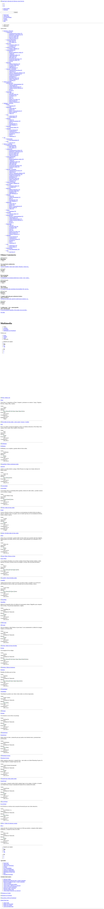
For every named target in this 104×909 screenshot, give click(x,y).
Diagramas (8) (12, 105)
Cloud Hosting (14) (13, 217)
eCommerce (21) (13, 95)
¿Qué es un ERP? (7, 883)
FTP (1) (11, 135)
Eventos (5, 18)
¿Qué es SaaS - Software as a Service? (12, 885)
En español (5, 329)
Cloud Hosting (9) (13, 85)
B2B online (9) (12, 41)
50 (4, 345)
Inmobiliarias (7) (12, 76)
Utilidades (8, 128)
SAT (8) (11, 61)
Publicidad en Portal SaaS (9, 872)
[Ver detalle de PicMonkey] (4, 443)
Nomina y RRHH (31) (14, 48)
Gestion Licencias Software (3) (16, 88)
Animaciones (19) (13, 245)
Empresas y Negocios (8, 30)
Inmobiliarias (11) (13, 177)
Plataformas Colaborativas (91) (16, 151)
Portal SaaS (6, 14)
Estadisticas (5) (12, 66)
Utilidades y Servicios (8, 103)
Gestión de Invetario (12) (14, 175)
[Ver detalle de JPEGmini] (3, 622)
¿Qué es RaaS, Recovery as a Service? (12, 890)
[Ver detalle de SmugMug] (3, 599)
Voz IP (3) (11, 222)
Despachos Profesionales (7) (15, 74)
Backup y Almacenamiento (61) (16, 216)
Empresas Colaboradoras (9, 870)
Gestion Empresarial (10, 50)
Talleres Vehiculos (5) (14, 79)
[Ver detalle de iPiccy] (9, 823)
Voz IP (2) (11, 90)
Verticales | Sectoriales (11, 69)
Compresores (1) (12, 131)
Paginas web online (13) (14, 99)
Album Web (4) (12, 108)
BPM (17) (11, 158)
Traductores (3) (12, 243)
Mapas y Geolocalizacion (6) (15, 206)
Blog (4, 21)
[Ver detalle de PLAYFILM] (4, 801)
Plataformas (8, 91)
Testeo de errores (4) (13, 155)
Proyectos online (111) (14, 152)
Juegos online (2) (13, 246)
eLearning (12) (12, 46)
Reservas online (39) (13, 154)
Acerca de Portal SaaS (8, 906)
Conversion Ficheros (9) (14, 239)
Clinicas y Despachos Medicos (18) (17, 72)
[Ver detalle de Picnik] (8, 507)
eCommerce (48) (13, 227)
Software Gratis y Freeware (9, 888)
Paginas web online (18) (14, 231)
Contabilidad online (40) (14, 161)
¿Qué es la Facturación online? (10, 884)
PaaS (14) (11, 98)
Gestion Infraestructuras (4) (15, 86)
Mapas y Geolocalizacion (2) (15, 111)
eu (3, 6)
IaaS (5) (11, 89)
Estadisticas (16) (12, 192)
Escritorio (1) (12, 133)
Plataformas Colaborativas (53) (16, 34)
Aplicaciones (6, 16)
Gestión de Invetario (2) (14, 75)
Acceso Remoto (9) (13, 236)
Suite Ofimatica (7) (13, 124)
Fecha (4, 335)
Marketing (8, 62)
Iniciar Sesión (6, 8)
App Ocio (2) (12, 142)
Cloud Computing (7, 81)
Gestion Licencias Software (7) (16, 220)
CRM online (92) (13, 163)
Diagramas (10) (12, 211)
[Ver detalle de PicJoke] (9, 645)
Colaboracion (9, 32)
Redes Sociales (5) (13, 100)
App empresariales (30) (14, 249)
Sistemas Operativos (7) (14, 234)
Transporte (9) (12, 80)
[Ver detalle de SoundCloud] (9, 778)
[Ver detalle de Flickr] (5, 397)
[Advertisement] (26, 317)
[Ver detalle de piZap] (10, 533)
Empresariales (9, 138)
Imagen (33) (12, 109)
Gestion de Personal (10, 47)
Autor (4, 338)
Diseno (7, 104)
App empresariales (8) (14, 140)
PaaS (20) (11, 230)
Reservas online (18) (13, 37)
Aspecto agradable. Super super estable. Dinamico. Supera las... (15, 266)
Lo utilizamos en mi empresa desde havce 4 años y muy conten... (15, 277)
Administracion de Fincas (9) (15, 70)
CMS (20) (11, 93)
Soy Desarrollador (7, 17)
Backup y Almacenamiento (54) (16, 84)
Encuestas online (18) (14, 65)
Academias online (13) (14, 44)
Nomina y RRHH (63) (14, 183)
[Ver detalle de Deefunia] (8, 667)
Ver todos (3, 312)
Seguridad (8, 126)
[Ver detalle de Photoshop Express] (5, 755)
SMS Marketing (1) (13, 67)
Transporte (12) (12, 180)
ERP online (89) (12, 164)
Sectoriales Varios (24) (14, 178)
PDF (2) (11, 122)
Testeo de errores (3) (13, 38)
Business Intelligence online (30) (16, 159)
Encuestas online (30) (14, 191)
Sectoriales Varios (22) (14, 77)
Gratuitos (5, 328)
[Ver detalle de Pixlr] (15, 422)
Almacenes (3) (12, 71)
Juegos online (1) (13, 117)
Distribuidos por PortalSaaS (9, 330)
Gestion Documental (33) (14, 197)
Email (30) (11, 196)
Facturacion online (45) (14, 166)
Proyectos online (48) (14, 36)
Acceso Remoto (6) (13, 130)
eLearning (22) (12, 187)
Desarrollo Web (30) (13, 226)
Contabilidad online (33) (14, 55)
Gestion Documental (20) (14, 121)
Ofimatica (8, 118)
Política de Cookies (7, 905)
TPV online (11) (12, 42)
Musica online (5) (13, 112)
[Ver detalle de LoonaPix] (9, 577)
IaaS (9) (11, 221)
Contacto (5, 19)
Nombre (5, 336)
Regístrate (5, 9)
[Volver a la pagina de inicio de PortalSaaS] (12, 1)
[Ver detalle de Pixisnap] (3, 710)
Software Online (7, 879)
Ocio (7, 114)
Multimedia (8, 107)
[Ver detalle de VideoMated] (4, 689)
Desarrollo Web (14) (13, 94)
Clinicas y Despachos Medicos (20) (17, 173)
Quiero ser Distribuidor (8, 869)
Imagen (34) (12, 205)
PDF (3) (11, 198)
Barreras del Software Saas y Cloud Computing (14, 881)
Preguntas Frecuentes (8, 874)
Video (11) (11, 113)
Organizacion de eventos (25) (15, 150)
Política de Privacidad (8, 904)
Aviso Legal (6, 902)
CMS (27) (11, 225)
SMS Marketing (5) (13, 193)
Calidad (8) (11, 53)
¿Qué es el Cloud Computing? (10, 886)
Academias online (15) (14, 185)
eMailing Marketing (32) (14, 189)
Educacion (8, 43)
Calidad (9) (11, 160)
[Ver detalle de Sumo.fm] (10, 464)
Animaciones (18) (13, 116)
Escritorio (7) (12, 240)
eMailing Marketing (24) (14, 64)
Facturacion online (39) (14, 60)
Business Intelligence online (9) (16, 52)
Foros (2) (11, 229)
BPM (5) (11, 51)
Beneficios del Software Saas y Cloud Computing (14, 880)
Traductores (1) (12, 136)
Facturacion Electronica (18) (15, 165)
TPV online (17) (12, 147)
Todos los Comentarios (8, 865)
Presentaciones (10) (13, 199)
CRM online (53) (13, 56)
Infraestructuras (9, 83)
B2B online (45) (12, 146)
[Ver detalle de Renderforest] (4, 732)
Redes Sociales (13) (13, 232)
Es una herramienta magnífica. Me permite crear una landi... (14, 310)
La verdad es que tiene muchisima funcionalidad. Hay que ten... (15, 289)
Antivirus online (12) (13, 213)
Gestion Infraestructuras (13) (15, 218)
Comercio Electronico (11, 39)
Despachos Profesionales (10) (15, 174)
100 (4, 346)
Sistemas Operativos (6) (14, 102)
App (4, 137)
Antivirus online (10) (13, 127)
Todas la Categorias (7, 144)
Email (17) (11, 119)
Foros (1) (11, 97)
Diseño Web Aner (5, 900)
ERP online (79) (12, 57)
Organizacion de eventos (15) (15, 33)
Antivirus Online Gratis (8, 889)
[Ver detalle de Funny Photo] (8, 556)
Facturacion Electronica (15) (15, 58)
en (3, 4)
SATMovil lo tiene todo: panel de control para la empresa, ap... (15, 298)
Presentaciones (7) (13, 123)
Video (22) (11, 208)
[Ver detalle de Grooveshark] (4, 485)
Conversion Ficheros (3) (14, 132)
